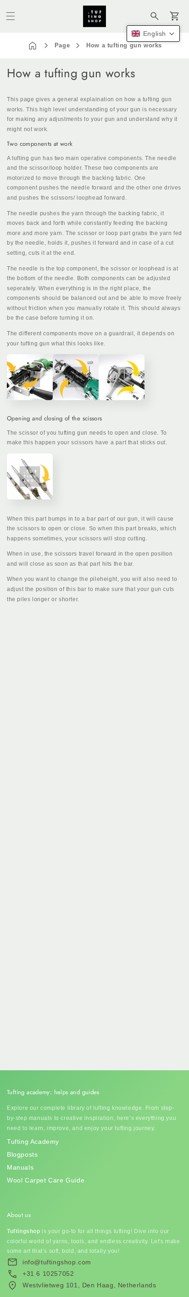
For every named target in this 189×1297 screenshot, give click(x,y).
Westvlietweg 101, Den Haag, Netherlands (89, 1285)
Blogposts (22, 1154)
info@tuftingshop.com (56, 1262)
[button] (10, 16)
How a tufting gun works (124, 45)
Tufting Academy (33, 1141)
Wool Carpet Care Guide (45, 1180)
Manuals (20, 1167)
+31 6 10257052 (48, 1273)
